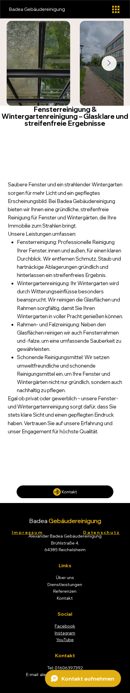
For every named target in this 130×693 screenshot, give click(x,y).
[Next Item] (109, 63)
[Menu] (115, 9)
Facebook (65, 626)
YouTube (65, 639)
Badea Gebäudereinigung (37, 9)
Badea (65, 521)
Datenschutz (101, 532)
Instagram (65, 633)
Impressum (27, 532)
